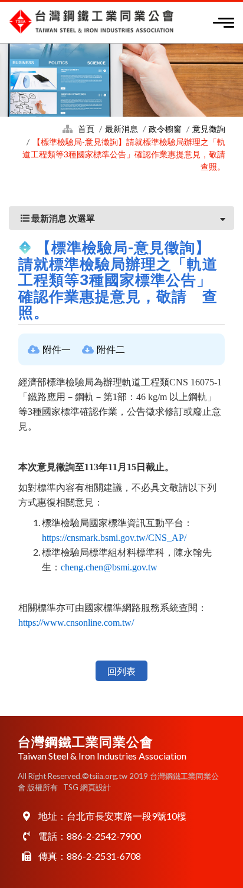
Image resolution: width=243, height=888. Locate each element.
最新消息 (121, 129)
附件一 (56, 349)
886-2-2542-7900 (104, 835)
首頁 (86, 129)
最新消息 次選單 (62, 218)
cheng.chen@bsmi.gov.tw (109, 567)
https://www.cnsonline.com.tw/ (76, 623)
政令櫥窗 (165, 129)
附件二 (111, 349)
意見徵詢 (208, 129)
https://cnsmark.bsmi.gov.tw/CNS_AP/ (114, 538)
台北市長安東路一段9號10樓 (126, 815)
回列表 (121, 670)
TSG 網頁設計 (87, 787)
